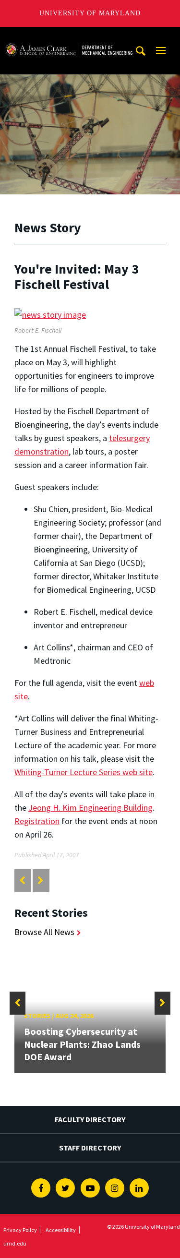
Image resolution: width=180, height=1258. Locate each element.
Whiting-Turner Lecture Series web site (83, 772)
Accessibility (61, 1230)
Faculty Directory (90, 1119)
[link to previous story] (22, 880)
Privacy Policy (20, 1230)
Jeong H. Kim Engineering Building (90, 807)
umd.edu (14, 1243)
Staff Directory (90, 1147)
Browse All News (44, 931)
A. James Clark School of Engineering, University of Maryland (68, 35)
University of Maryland (90, 13)
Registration (37, 821)
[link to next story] (40, 880)
